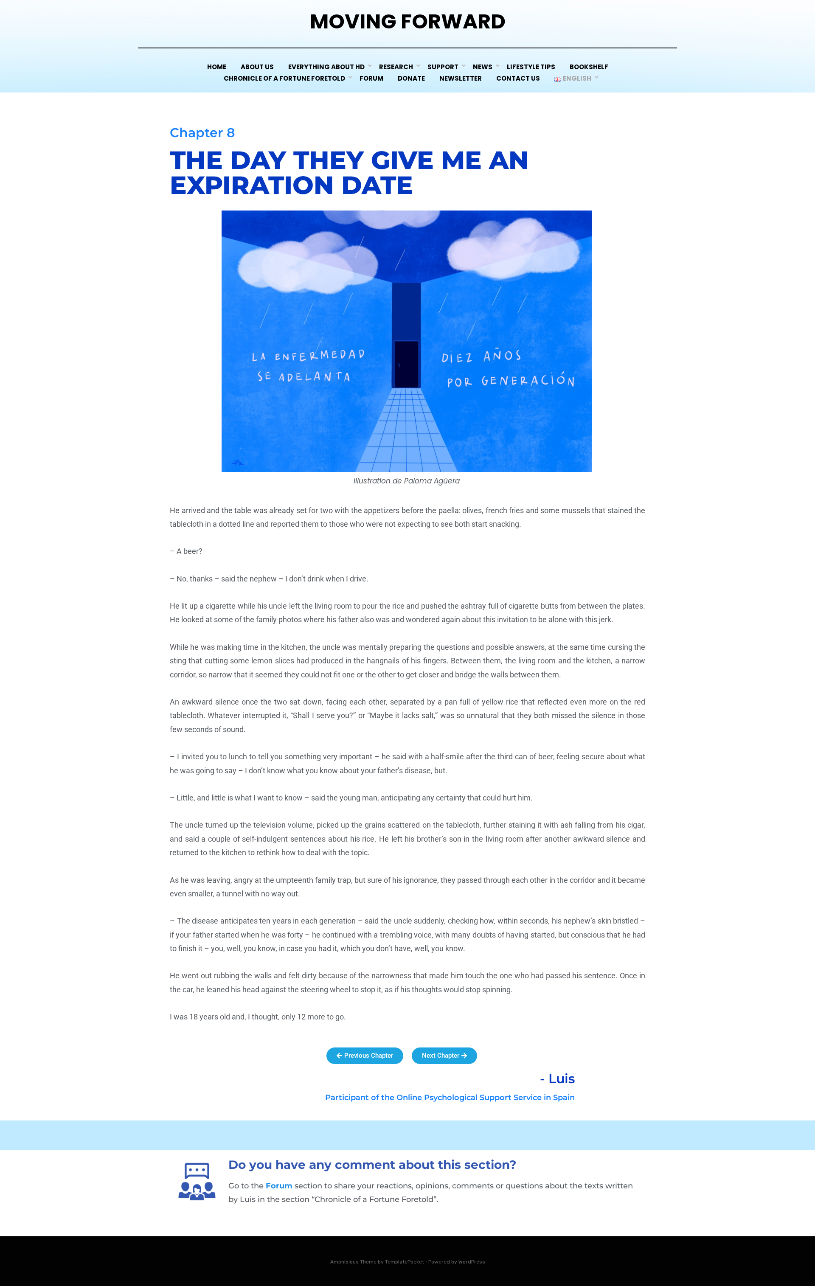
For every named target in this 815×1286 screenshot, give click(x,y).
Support (442, 66)
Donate (411, 78)
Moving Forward (408, 21)
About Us (257, 66)
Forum (371, 78)
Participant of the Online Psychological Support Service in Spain (450, 1097)
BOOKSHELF (589, 66)
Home (216, 66)
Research (396, 66)
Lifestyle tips (531, 66)
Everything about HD (326, 66)
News (482, 66)
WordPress (471, 1262)
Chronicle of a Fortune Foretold (284, 78)
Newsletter (460, 78)
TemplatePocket (404, 1262)
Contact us (518, 78)
